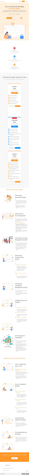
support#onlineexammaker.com (9, 468)
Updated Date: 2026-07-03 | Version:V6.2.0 (14, 13)
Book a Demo (17, 106)
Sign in (20, 1)
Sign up (23, 1)
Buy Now (14, 92)
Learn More (7, 470)
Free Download (11, 106)
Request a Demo (16, 18)
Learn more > (21, 270)
